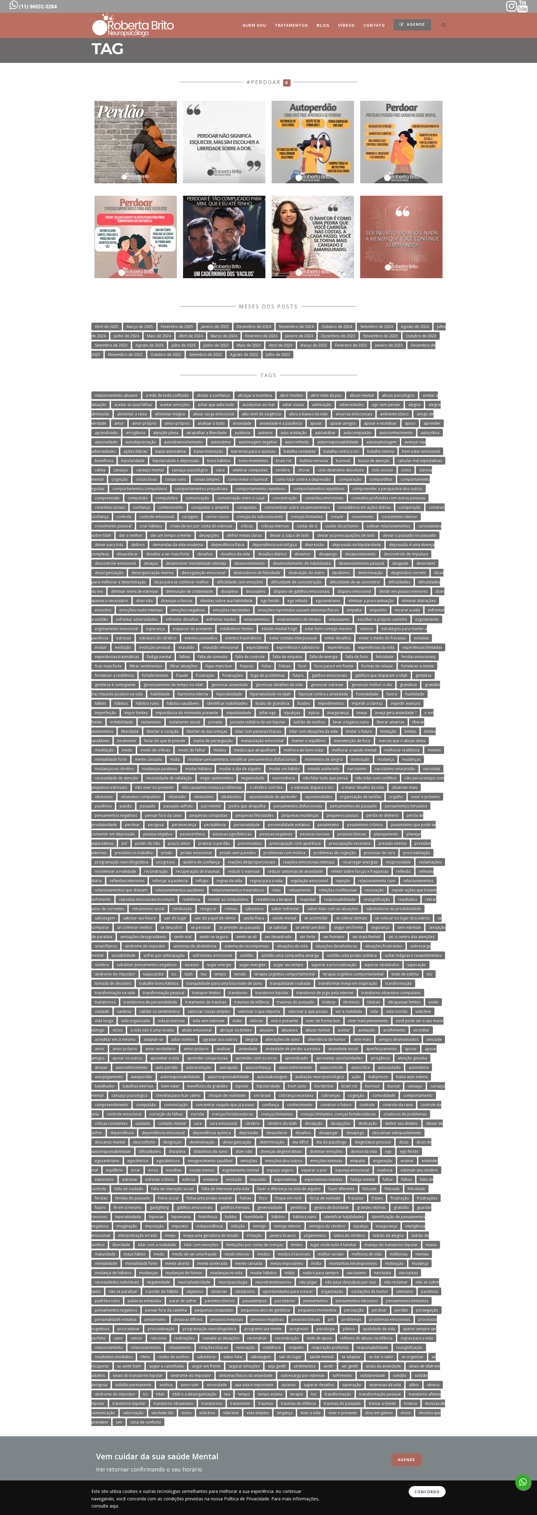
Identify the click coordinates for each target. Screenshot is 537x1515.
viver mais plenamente (368, 1020)
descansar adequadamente (396, 1132)
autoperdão (141, 1076)
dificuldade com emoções (240, 582)
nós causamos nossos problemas (211, 787)
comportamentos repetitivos (318, 488)
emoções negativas (188, 610)
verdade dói (162, 1412)
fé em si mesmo (128, 1207)
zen (119, 1422)
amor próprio (144, 423)
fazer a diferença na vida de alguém (288, 1188)
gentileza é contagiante (115, 684)
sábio (414, 1384)
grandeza (408, 684)
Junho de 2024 (126, 336)
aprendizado (106, 432)
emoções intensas (326, 1160)
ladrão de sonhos (309, 722)
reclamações (430, 862)
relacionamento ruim (376, 880)
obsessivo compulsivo (140, 796)
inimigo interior (287, 1226)
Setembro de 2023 (111, 345)
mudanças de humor (184, 1272)
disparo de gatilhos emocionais (301, 591)
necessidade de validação (169, 778)
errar (135, 1170)
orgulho (396, 796)
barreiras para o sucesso (253, 451)
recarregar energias (360, 862)
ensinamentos (256, 619)
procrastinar (128, 1328)
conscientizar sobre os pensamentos (297, 507)
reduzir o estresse (244, 871)
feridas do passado (132, 1198)
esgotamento (427, 619)
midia (175, 759)
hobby (230, 1216)
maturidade (105, 1254)
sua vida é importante (254, 1384)
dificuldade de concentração (296, 582)
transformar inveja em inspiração (348, 983)
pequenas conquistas (208, 815)
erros (153, 1170)
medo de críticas (155, 750)
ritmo (145, 1356)
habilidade (160, 694)
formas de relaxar (377, 666)
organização (332, 1291)
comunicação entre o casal (240, 498)
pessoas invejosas (226, 1319)
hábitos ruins (147, 703)
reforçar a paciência (170, 880)
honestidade (367, 694)
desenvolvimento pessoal (361, 563)
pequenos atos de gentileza (265, 1310)
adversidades (351, 404)
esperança (155, 628)
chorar (304, 470)
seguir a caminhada (166, 1366)
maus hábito (135, 1254)
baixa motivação (208, 451)
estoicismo (104, 1179)
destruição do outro (306, 572)
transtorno (237, 992)
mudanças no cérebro (114, 768)
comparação (350, 479)
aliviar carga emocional (213, 414)
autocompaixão (357, 432)
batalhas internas (138, 1086)
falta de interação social (172, 1188)
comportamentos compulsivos (139, 488)
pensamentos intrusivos (406, 806)
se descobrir (171, 927)
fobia (266, 666)
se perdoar (201, 927)
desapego (328, 554)
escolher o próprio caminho (382, 619)
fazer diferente (341, 1188)
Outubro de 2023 (421, 336)
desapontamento (360, 554)
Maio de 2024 (159, 336)
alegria (414, 404)
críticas (247, 526)
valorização (133, 1412)
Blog (323, 25)
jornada (215, 722)
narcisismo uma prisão (395, 768)
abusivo (266, 1030)
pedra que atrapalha (247, 806)
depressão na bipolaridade (356, 544)
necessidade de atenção (116, 778)
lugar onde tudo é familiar (333, 1244)
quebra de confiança (201, 862)
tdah (189, 974)
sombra (102, 964)
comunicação (197, 498)
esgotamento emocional (116, 628)
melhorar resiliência (402, 750)
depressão (314, 544)
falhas (184, 656)
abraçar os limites (235, 1030)
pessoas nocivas (314, 834)
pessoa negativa (157, 834)
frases (377, 1198)
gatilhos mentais (234, 1207)
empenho (378, 610)
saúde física (253, 918)
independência (209, 1226)
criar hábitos (151, 526)
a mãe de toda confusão (167, 395)
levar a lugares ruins (351, 722)
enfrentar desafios (182, 619)
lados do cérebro (349, 1235)
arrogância (135, 432)
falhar (388, 1179)
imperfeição (105, 712)
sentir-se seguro (214, 936)
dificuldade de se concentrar (355, 582)
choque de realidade (227, 1095)
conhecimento (170, 507)
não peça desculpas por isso (350, 1282)
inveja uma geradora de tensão (211, 1235)
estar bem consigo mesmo (328, 628)
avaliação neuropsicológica (319, 1076)
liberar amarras (390, 722)
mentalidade (106, 1263)
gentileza (423, 675)
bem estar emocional (421, 451)
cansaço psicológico (190, 470)
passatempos (254, 1300)
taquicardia (153, 974)
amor (119, 423)
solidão (246, 955)
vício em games (378, 1412)
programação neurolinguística (121, 862)
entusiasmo (339, 619)
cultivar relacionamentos (388, 526)
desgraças (172, 1142)
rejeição (343, 880)
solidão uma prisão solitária (352, 955)
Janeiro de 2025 (215, 326)
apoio (410, 423)
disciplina (229, 591)
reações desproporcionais (251, 862)
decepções (209, 535)
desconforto (144, 1142)
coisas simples (207, 479)
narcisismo (357, 768)
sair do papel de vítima (215, 918)
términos (351, 1002)
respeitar (308, 899)
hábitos (121, 703)
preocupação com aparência (295, 843)
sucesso (192, 964)
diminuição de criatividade (189, 591)
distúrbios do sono (210, 1151)
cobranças (330, 1095)
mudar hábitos (198, 768)
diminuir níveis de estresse (134, 591)
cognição (120, 479)
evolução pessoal (154, 647)
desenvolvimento (249, 563)
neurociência (283, 778)
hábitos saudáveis (183, 703)
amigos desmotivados (398, 1039)
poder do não (147, 843)
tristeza (328, 1002)
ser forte (307, 936)
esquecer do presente (192, 628)
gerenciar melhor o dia (371, 684)
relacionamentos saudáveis (179, 890)
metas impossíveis (286, 1263)
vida (374, 1011)
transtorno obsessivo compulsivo (391, 992)
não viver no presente (154, 787)
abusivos (289, 1030)
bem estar (170, 1086)
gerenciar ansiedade (229, 684)
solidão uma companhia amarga (290, 955)
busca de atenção (374, 460)
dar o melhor (130, 535)
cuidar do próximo (342, 526)
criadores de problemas (405, 1114)
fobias (284, 666)
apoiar (316, 423)
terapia (296, 1394)
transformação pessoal (163, 992)
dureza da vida (364, 1151)
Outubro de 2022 (166, 354)
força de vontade (325, 1198)
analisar (224, 1048)
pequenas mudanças (300, 815)
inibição (238, 1226)
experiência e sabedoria (298, 647)
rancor (136, 1338)
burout (394, 1086)
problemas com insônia (284, 852)
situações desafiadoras (336, 946)
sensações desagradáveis (143, 936)
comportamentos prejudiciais (201, 488)
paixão (126, 806)
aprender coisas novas (207, 1058)
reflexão (403, 871)
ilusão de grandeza (272, 703)
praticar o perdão (214, 843)
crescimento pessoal (113, 526)
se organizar (413, 1356)
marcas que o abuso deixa (402, 740)
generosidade (269, 1207)
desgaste (400, 563)
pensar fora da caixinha (166, 1310)
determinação (370, 572)
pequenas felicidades (254, 815)
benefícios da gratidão (207, 1086)
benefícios (104, 460)
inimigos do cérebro (327, 1226)
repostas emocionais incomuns (146, 899)
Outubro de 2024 (337, 326)
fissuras (247, 666)
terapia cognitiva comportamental (285, 974)
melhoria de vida (367, 1254)
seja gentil (277, 1366)
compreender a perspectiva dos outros (387, 488)
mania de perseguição (213, 740)
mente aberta (177, 1263)
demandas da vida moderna (178, 544)
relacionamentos (418, 880)
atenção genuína (412, 1058)
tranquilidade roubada (290, 983)
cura (198, 1123)
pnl (124, 843)
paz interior (285, 1300)
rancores (158, 1338)
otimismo (404, 1291)
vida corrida (396, 1011)
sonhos (165, 1384)
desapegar (328, 1132)
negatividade (252, 778)
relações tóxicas (213, 1347)
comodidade (383, 1095)
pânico (349, 1328)
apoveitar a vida (164, 1058)
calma (100, 470)
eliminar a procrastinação (371, 600)
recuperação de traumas (198, 871)
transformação (398, 983)
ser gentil (350, 1366)
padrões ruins (107, 1300)
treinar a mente (382, 1403)
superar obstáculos (382, 964)
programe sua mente (263, 1328)
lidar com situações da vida (313, 731)
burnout (343, 460)
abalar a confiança (213, 395)
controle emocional (157, 516)
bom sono (297, 1086)
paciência (103, 806)
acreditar (421, 1030)
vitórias (256, 1020)
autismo (265, 432)
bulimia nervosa (314, 460)
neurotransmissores (273, 1282)
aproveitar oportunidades (339, 1058)
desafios (205, 554)
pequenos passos (342, 815)
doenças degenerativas (281, 1151)
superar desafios (319, 1384)
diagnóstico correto (408, 572)
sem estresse (409, 927)
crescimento (363, 516)
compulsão (138, 498)
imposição (154, 1226)
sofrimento (342, 1375)
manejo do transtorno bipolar (391, 1244)
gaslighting (159, 1207)
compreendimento (111, 1104)
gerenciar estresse (327, 684)
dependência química (212, 1132)
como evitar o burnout (248, 479)
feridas (101, 1198)
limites (410, 731)
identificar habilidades (344, 1216)
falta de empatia (287, 656)
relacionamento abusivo (116, 395)
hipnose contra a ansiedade (323, 694)
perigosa (156, 824)
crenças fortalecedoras (232, 1114)
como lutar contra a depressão (303, 479)
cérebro (252, 1123)
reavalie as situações (221, 1338)
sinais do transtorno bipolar (138, 1375)
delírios (138, 544)
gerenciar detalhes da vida (279, 684)
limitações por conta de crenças (254, 1244)
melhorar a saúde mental (354, 750)
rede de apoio (319, 1338)
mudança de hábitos (113, 1272)
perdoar (132, 824)
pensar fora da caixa (163, 815)
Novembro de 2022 (125, 354)
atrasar (101, 1067)
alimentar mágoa (170, 414)
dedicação (367, 1123)
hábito (100, 703)
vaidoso (124, 1011)
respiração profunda (330, 1347)
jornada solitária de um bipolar (258, 722)
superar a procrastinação (333, 964)
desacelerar (127, 554)
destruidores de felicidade (256, 572)
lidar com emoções (201, 1244)
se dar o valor (381, 1356)
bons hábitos (219, 460)
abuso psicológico (398, 395)
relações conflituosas (338, 890)
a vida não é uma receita (152, 1030)
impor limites (136, 712)
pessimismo (328, 824)
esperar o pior (314, 1170)
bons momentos (253, 460)
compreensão (107, 498)
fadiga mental (159, 656)
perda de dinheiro (382, 815)
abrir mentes (291, 395)
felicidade (384, 656)
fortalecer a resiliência (114, 675)
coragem (190, 516)
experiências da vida (376, 647)
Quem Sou (254, 25)
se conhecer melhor (134, 927)
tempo (220, 974)
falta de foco (357, 656)
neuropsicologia (232, 1282)
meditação (104, 750)
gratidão (401, 1207)
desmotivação (202, 1142)
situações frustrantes (383, 946)
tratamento (240, 1403)
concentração (285, 498)
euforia (188, 1179)
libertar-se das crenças (207, 731)
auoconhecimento (132, 1067)
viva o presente (284, 1020)
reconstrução (156, 871)
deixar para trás (109, 544)
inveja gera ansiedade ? (395, 712)
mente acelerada (212, 1263)
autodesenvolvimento (183, 442)
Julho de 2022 (278, 354)
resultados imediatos (113, 1356)
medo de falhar (191, 750)
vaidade (102, 1011)
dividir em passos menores (403, 591)
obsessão (177, 796)
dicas (403, 1142)
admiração (321, 404)
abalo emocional (197, 1030)
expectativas (257, 647)
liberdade (130, 731)
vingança (284, 1412)
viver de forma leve (323, 1020)
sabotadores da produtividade (393, 908)
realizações (184, 1338)
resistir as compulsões (228, 899)
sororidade (217, 1384)
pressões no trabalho (134, 852)
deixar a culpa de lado (289, 535)
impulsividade (238, 712)
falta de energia (323, 656)
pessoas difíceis (188, 1319)
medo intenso (237, 1254)
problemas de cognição (335, 852)
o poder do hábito (161, 1291)
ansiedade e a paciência (280, 423)
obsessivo (104, 796)
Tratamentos (291, 25)
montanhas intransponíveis (353, 1263)
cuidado (142, 1123)
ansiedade (242, 423)
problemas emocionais (389, 1319)
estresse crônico (159, 1179)
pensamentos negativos (116, 815)
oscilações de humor (369, 1291)
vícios (117, 1030)
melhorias (398, 1254)
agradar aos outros (220, 1039)
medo (127, 750)
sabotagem (105, 918)
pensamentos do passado (353, 806)
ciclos (406, 470)
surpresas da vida (385, 1384)
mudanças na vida (226, 1272)
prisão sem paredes (237, 852)
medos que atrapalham (255, 750)
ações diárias (135, 451)
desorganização (109, 572)
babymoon (378, 1076)
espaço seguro (280, 1170)
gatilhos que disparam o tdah (381, 675)
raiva (118, 1338)
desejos (151, 563)
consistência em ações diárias (364, 507)
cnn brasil (262, 1095)
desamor (303, 554)
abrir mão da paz (326, 395)
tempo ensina (270, 1394)
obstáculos (231, 796)
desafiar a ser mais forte (167, 554)
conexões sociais (110, 507)
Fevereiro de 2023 (351, 345)
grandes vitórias (371, 1207)
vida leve (423, 1011)
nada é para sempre (321, 1272)
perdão (401, 1310)
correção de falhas (166, 1114)
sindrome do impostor (145, 946)
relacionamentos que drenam (121, 890)
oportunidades (318, 796)
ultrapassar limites (404, 1002)
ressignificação (377, 899)
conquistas (246, 507)
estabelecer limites (236, 628)
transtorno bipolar (271, 992)
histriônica (208, 1216)
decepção (314, 1123)
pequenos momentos (317, 1310)
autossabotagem (381, 442)
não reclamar (396, 1282)
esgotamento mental (240, 1170)
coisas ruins (175, 479)
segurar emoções (244, 1366)
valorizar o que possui (308, 1011)
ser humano (333, 936)
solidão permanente (133, 1384)
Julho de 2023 (183, 345)
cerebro (283, 470)
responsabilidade (340, 899)
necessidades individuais (117, 1282)
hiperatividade (229, 694)
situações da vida (292, 946)
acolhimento (394, 1030)
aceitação (366, 1030)
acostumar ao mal (258, 404)
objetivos (194, 1291)
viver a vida (310, 1412)
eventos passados (201, 638)
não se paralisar (123, 1291)
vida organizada (135, 1020)
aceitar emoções (175, 404)
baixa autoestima (170, 451)
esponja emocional (352, 1170)
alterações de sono (282, 1039)
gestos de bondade (331, 1207)
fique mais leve (218, 666)
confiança (141, 507)
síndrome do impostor (115, 974)
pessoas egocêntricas (232, 834)
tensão (240, 974)
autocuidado (106, 442)
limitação (388, 731)
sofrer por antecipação (164, 955)
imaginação (127, 1226)
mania (431, 1244)
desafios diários (272, 554)
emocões (103, 610)
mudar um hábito (284, 768)
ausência (242, 432)
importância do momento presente (187, 712)
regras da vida (229, 880)
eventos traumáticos (243, 638)
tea (203, 974)
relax (276, 890)
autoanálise (325, 432)
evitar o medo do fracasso (382, 638)
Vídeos (346, 25)
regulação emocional (309, 880)
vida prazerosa (171, 1020)
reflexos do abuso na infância (366, 1338)
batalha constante (299, 451)
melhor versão (331, 1254)
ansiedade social (343, 1048)
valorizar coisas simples (209, 1011)
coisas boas (146, 479)
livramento (126, 740)
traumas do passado (295, 1002)
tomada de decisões (113, 983)
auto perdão (167, 1067)
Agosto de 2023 (149, 345)
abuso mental (362, 395)
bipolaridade (133, 460)
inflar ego (267, 712)
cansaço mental (150, 470)
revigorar (208, 908)
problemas (351, 1319)
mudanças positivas (159, 768)
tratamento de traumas (205, 1002)
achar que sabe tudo (216, 404)
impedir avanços (405, 703)
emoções (249, 1160)
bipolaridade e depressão (176, 460)
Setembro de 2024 (376, 326)
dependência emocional (163, 1132)
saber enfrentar (285, 908)
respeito (296, 1347)
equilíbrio (114, 1170)
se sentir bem (129, 1366)
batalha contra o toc (341, 451)
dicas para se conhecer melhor (181, 582)
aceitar (344, 1030)
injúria (313, 712)
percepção (354, 1310)
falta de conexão (212, 656)
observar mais (404, 787)
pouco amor (179, 843)
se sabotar (277, 927)
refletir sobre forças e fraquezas (359, 871)
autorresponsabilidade (337, 442)
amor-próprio (177, 423)
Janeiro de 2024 (299, 336)
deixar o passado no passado (409, 535)
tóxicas (373, 1002)
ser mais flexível (366, 936)
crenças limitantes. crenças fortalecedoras (338, 1114)
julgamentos (315, 1235)
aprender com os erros (256, 1058)
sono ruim (190, 1384)
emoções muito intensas (141, 610)
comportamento (418, 1095)
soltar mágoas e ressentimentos (413, 955)
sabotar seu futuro (139, 918)
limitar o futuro (359, 731)
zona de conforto (145, 1422)
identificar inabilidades (227, 703)
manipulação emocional (262, 740)
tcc (174, 974)
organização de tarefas (360, 796)
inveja (362, 712)
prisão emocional (196, 852)
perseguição (427, 1310)
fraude (182, 675)
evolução (123, 647)
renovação (374, 890)
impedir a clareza (367, 703)
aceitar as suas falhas (133, 404)
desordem (425, 563)
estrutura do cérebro (158, 638)
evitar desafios (338, 638)
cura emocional (223, 1123)
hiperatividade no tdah (270, 694)
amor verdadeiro (160, 1048)
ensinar (407, 1160)
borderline (323, 1086)
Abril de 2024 (191, 336)
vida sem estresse (208, 1020)
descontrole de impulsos (406, 554)
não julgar (308, 1282)
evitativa (421, 638)
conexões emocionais (324, 498)
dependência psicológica (274, 544)
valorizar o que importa (259, 1011)
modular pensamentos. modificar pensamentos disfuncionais (242, 759)
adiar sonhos (183, 1039)
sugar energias (252, 964)
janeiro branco (283, 1235)
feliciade (392, 1188)
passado (147, 806)
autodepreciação (141, 442)
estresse (123, 638)
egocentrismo (328, 600)
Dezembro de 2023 (338, 336)
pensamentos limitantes (407, 1300)
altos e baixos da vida (308, 414)
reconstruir (257, 1338)
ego (388, 1151)
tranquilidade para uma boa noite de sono (224, 983)
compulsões (166, 498)
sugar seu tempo (288, 964)
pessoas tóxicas (351, 834)
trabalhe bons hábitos (158, 983)
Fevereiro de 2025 (177, 326)
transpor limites (206, 992)
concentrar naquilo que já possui (225, 1104)
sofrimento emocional (212, 955)
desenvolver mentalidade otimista (196, 563)
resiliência (191, 899)
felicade (370, 1188)
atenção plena (165, 432)
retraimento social (148, 908)
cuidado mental (172, 1123)
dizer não (144, 600)
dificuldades (399, 582)
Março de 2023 (314, 345)
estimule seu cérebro (419, 1170)
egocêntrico (138, 1160)
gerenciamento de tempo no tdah (173, 684)
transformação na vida (115, 992)
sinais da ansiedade (383, 1366)
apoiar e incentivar (380, 423)
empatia (354, 610)
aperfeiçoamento (381, 1048)
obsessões (203, 796)
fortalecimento (155, 675)
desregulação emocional (203, 572)
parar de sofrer (183, 1300)
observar (219, 1291)
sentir (328, 1366)
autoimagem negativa (258, 442)
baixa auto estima (412, 1076)
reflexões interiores (127, 880)
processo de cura (379, 852)
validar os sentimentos (160, 1011)
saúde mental (284, 918)
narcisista (431, 768)
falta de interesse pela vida (225, 1188)
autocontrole (331, 1067)
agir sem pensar (386, 404)
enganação (382, 1160)
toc (429, 974)
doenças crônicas (176, 600)
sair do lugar (175, 918)
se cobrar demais (351, 918)
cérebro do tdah (282, 1123)
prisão (166, 852)
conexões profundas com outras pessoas (388, 498)
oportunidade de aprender (273, 796)
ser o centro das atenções (411, 936)
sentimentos (304, 1366)
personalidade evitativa (289, 824)
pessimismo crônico (365, 824)
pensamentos (315, 1300)
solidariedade (372, 1375)
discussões (255, 591)
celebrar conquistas (250, 470)
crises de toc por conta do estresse (201, 526)
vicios (186, 1412)
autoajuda (228, 1067)
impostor (180, 1226)
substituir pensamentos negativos (147, 964)
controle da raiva (398, 1104)
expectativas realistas (323, 1179)
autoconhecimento (396, 432)
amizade (434, 1039)
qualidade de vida (379, 1328)
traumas (265, 1403)
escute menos (202, 1170)
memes (434, 750)
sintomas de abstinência (194, 946)
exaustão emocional (220, 647)
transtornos (105, 1002)
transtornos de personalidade (150, 1002)
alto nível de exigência (261, 414)
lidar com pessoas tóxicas (258, 731)
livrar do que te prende (164, 740)
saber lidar (233, 1356)
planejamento (386, 834)
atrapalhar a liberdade (206, 432)
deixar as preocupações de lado (346, 535)
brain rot (283, 460)
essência (384, 1170)
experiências (339, 647)
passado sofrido (178, 806)
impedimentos (331, 703)
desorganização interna (152, 572)
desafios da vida (235, 554)
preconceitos (249, 843)
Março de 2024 (224, 336)
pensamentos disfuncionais (297, 806)
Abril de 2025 (106, 326)
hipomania (181, 1216)
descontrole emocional (115, 563)
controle (124, 516)
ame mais (362, 1039)
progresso (165, 862)
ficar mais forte (108, 666)
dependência (122, 1132)
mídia (290, 1272)
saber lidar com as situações (332, 908)
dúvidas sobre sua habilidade (226, 600)
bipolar (242, 1086)
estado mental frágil (279, 628)
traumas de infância (251, 1002)
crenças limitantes (307, 516)
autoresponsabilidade (180, 1076)
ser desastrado (278, 936)
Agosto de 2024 (415, 326)
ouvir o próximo (425, 796)
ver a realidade (349, 1011)
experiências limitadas (422, 647)
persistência (215, 824)
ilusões (303, 703)
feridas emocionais (418, 656)
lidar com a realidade (157, 1244)
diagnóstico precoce (373, 1142)
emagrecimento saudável (210, 1160)
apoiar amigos (343, 423)
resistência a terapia (274, 899)
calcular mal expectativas (420, 460)
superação (416, 964)
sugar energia (219, 964)
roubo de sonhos (173, 1356)
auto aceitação (294, 432)
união (433, 1002)
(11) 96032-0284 (37, 6)
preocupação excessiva (349, 843)
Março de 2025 (139, 326)
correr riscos (217, 516)
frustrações (233, 675)
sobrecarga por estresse (302, 1375)
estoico (366, 628)
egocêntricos (168, 1160)
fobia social (168, 1198)
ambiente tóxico (394, 414)
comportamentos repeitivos (260, 488)
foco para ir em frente (333, 666)
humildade (414, 694)
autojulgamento (109, 1076)
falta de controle (250, 656)
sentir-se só (246, 936)
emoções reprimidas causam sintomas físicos (298, 610)
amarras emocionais (354, 414)
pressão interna (392, 843)
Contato (374, 25)
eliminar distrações (419, 600)
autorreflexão (297, 442)
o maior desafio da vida (363, 787)
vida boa (207, 1412)
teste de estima (405, 974)
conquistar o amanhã (210, 507)
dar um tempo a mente (170, 535)
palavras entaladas (144, 1300)
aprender (432, 423)
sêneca (433, 1384)
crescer (337, 516)
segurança (380, 927)
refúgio (202, 880)
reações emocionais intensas (308, 862)
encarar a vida (407, 610)
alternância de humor (327, 1039)
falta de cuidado (128, 1188)
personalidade (247, 824)
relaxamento (300, 890)
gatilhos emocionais (329, 675)
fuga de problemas (268, 675)
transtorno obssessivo (173, 1403)
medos (219, 750)
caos (220, 470)
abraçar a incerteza (255, 395)
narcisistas (408, 1272)
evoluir (101, 647)
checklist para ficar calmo (178, 1095)
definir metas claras (244, 535)
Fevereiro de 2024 (261, 336)
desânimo (341, 572)
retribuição (182, 908)
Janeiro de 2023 (389, 345)
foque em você (288, 1198)
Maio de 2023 (249, 345)
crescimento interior (399, 516)
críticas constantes (111, 1123)
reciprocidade (398, 862)
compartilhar (380, 479)
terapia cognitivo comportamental (353, 974)
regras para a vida (266, 880)
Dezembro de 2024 (254, 326)
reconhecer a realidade (115, 871)
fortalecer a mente (417, 666)
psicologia (325, 1328)
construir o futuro (335, 1104)
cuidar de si (307, 526)
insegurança (338, 712)
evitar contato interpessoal (293, 638)
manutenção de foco (352, 740)
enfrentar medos (221, 619)
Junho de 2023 (216, 345)
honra (392, 694)
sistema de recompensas (246, 946)
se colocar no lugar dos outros (402, 918)
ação (356, 1076)
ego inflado (297, 600)
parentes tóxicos (219, 1300)
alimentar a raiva (132, 414)
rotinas (231, 908)
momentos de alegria (324, 759)
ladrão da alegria (388, 1235)
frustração (205, 675)
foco (302, 666)
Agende (415, 24)
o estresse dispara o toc (312, 787)
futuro (298, 675)
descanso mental (110, 1142)
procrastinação (416, 852)
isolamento (151, 722)
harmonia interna (193, 694)
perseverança (184, 824)
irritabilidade (121, 722)
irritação (254, 1235)
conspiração (410, 507)
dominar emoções (326, 1151)
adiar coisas (293, 404)
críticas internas (275, 526)
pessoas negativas (275, 834)
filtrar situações (183, 666)
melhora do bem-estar (304, 750)
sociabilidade (123, 955)
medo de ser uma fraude (194, 1254)
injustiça (360, 1226)
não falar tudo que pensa (325, 778)
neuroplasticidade (194, 1282)
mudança (386, 759)
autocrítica (430, 432)
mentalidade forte (111, 759)
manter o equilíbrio (308, 740)
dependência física (227, 544)
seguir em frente (348, 927)
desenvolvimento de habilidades (302, 563)
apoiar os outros (127, 1058)
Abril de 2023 (280, 345)
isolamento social (184, 722)
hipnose (156, 1216)
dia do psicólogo (331, 1142)
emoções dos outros (283, 1160)
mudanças (411, 759)
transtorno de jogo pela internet (324, 992)
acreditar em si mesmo (115, 1039)
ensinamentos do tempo (299, 619)
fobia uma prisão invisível (209, 1198)
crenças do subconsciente (260, 516)
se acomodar (316, 918)
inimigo (259, 1226)
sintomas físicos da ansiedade (246, 1375)
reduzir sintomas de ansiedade (295, 871)
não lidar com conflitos (376, 778)
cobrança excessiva (296, 1095)
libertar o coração (163, 731)
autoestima (221, 442)
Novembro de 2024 (296, 326)
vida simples (258, 1412)
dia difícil (300, 1142)
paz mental (211, 806)
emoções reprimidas (231, 610)
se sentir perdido (311, 927)
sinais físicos (106, 946)
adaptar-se (153, 1039)
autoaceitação (198, 1067)
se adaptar (351, 1356)
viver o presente (342, 1412)
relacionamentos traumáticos (238, 890)
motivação (360, 759)
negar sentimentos (216, 778)
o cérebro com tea (266, 787)
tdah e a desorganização (194, 1394)
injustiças (292, 712)
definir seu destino (401, 1123)
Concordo (427, 1491)
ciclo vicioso (382, 470)
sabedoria (254, 908)
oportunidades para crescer (288, 1291)
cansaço (120, 470)
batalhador (105, 1086)
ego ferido (270, 600)
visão (237, 1020)
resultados (407, 899)
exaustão (186, 647)
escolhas (173, 1170)
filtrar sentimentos (146, 666)
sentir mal (182, 936)
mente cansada (148, 759)
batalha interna (380, 451)
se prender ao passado (239, 927)
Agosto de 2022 (244, 354)
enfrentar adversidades (137, 619)
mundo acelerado (323, 768)
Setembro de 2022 (205, 354)
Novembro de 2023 (380, 336)
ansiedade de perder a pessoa (292, 1048)
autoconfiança (258, 1067)
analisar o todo (211, 423)
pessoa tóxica (192, 834)
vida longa (104, 1020)
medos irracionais (294, 1254)
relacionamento (109, 1347)
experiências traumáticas (117, 656)
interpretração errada (137, 1235)
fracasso (356, 1198)
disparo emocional (354, 591)
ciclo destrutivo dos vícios (341, 470)
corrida (197, 1114)
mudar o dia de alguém (240, 768)
